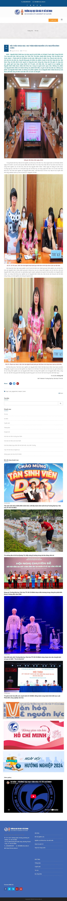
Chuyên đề (7, 432)
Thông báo (7, 427)
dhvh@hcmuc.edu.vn (39, 2)
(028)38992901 (26, 2)
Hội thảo (37, 833)
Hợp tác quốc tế (39, 844)
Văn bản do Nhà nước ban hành (12, 441)
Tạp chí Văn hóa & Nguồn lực (12, 449)
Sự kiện (6, 418)
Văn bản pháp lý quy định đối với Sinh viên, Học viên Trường (20, 445)
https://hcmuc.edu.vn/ (12, 848)
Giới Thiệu (37, 859)
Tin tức (36, 30)
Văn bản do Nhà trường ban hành (13, 436)
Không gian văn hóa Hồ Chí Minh (12, 454)
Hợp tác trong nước (40, 847)
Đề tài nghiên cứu (39, 836)
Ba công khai (38, 874)
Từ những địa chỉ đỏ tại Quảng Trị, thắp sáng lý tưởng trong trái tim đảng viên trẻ (29, 555)
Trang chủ (30, 30)
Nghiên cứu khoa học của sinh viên (44, 840)
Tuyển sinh (53, 20)
